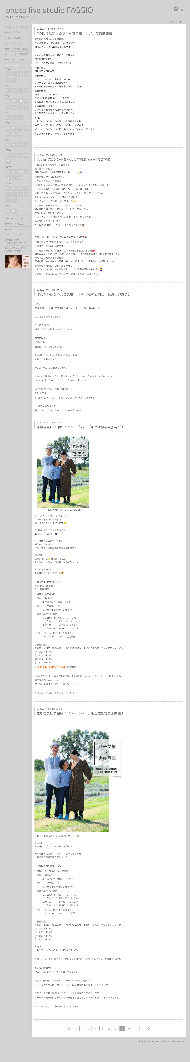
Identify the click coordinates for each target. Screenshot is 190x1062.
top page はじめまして (16, 27)
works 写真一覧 (13, 43)
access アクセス (13, 234)
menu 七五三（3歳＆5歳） (17, 54)
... (142, 1029)
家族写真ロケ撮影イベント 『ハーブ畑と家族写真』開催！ (80, 713)
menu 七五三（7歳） (15, 59)
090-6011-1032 (177, 22)
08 (8, 73)
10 (135, 1029)
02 (26, 90)
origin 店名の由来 (14, 38)
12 (8, 90)
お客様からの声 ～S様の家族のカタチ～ (17, 241)
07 (14, 73)
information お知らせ (15, 65)
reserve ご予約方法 (14, 223)
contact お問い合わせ (15, 229)
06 (20, 73)
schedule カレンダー (15, 218)
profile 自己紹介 (13, 32)
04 (8, 80)
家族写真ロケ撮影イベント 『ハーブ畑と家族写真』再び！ (80, 427)
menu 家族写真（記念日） (17, 48)
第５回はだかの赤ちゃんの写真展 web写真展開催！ (75, 159)
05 (26, 73)
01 (26, 107)
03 (14, 80)
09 (20, 128)
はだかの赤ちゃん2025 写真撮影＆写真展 (17, 249)
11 (14, 90)
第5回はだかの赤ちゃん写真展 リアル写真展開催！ (76, 33)
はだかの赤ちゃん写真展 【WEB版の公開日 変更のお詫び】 (84, 294)
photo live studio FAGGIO (49, 10)
